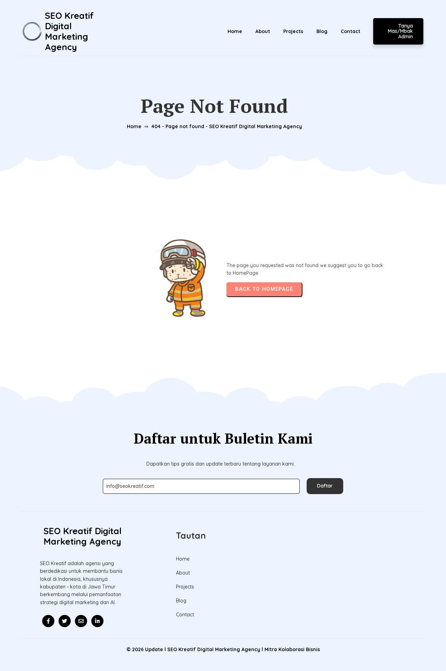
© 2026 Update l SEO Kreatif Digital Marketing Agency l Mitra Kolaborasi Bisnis (223, 649)
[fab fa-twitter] (65, 621)
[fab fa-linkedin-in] (97, 621)
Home (134, 126)
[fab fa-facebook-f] (48, 621)
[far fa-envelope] (81, 621)
